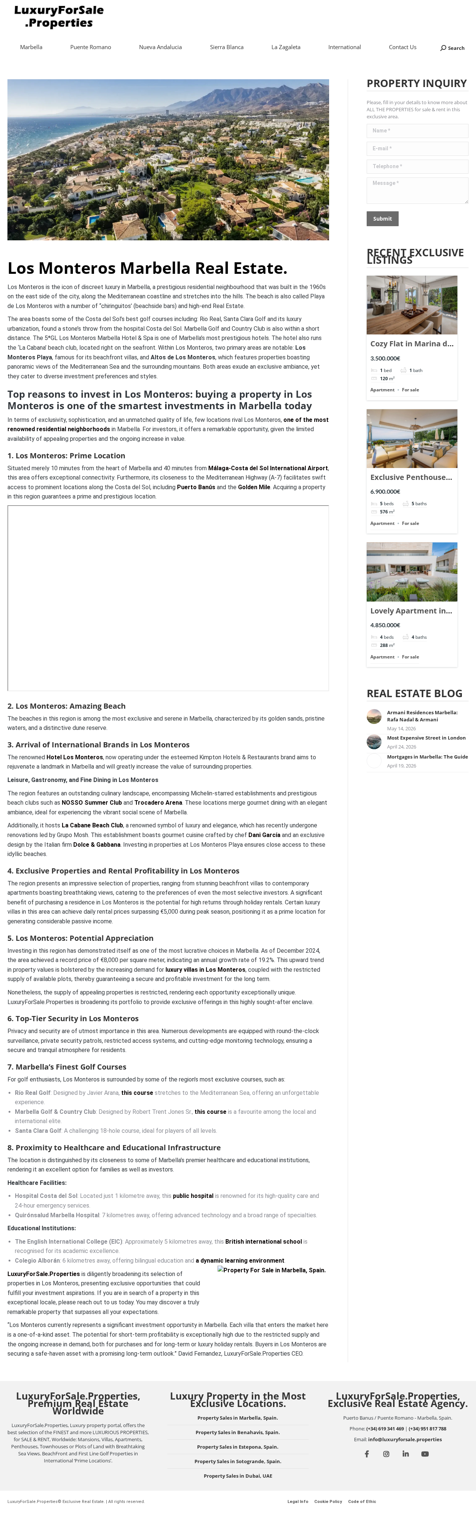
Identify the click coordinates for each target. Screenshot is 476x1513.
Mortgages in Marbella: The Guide (427, 756)
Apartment (382, 390)
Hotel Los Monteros (74, 757)
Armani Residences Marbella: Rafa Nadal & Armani (422, 716)
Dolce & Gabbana (96, 844)
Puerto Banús (196, 487)
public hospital (193, 1195)
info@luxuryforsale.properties (405, 1439)
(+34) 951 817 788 (427, 1428)
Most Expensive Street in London (426, 737)
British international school (263, 1241)
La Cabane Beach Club (92, 825)
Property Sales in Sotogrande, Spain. (238, 1461)
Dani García (264, 835)
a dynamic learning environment (240, 1260)
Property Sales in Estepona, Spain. (238, 1446)
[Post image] (374, 716)
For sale (410, 390)
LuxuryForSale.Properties (43, 1274)
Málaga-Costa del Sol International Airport (268, 468)
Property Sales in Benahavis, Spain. (238, 1432)
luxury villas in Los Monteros (205, 969)
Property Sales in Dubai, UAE (238, 1475)
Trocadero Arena (158, 802)
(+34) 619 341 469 (385, 1428)
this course (137, 1092)
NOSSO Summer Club (92, 802)
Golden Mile (254, 487)
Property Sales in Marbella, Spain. (237, 1417)
